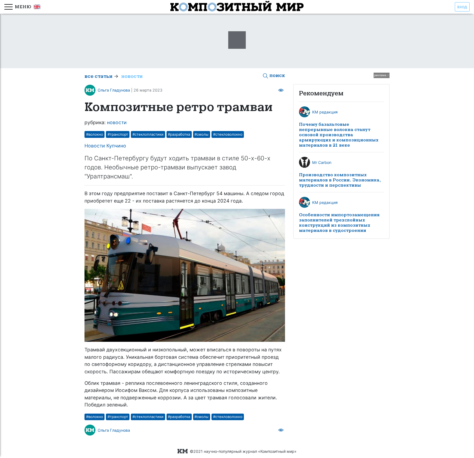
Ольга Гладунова (114, 90)
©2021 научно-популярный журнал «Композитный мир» (242, 451)
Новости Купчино (105, 146)
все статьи (98, 76)
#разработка (179, 134)
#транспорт (118, 134)
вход (462, 6)
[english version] (36, 7)
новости (132, 76)
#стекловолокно (227, 134)
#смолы (201, 134)
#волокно (94, 134)
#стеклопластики (147, 134)
